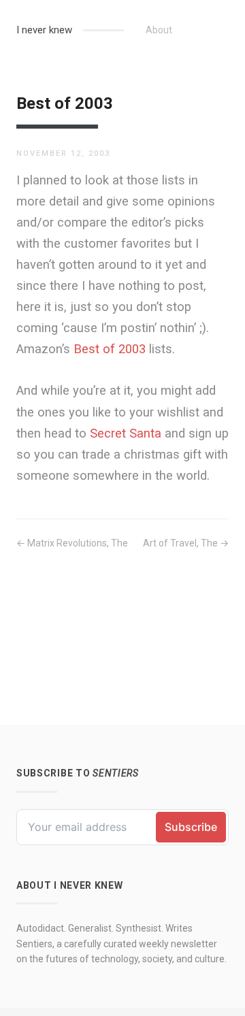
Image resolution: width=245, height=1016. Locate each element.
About (159, 29)
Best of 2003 (110, 349)
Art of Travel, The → (186, 543)
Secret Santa (125, 433)
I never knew (44, 30)
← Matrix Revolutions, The (72, 543)
